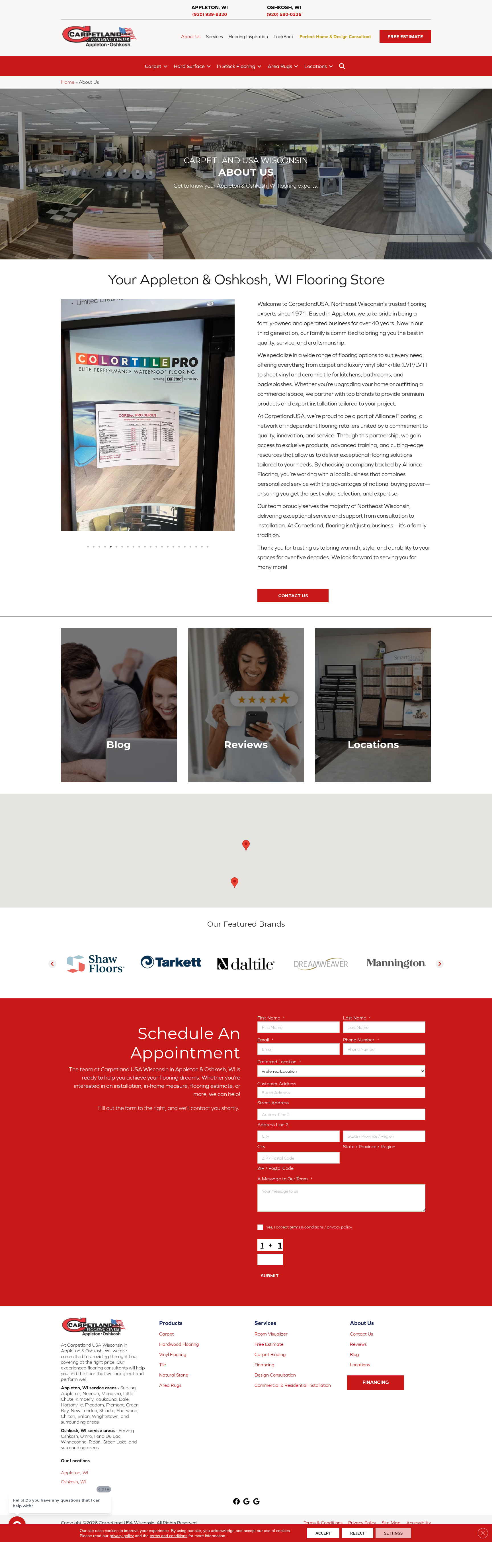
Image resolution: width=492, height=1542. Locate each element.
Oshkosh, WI (73, 1481)
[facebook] (237, 1502)
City (261, 1146)
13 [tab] (156, 445)
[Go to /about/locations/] (373, 705)
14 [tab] (162, 445)
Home (67, 82)
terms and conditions (168, 1535)
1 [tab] (88, 445)
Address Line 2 (273, 1124)
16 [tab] (173, 445)
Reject (357, 1533)
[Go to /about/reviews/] (246, 705)
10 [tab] (139, 445)
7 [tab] (122, 445)
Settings (393, 1533)
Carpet (153, 66)
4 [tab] (105, 445)
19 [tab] (190, 445)
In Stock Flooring (236, 66)
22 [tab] (207, 445)
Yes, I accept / (309, 1226)
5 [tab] (111, 445)
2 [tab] (94, 445)
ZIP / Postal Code (275, 1168)
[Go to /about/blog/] (119, 705)
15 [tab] (168, 445)
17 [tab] (179, 445)
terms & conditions (306, 1226)
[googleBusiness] (247, 1502)
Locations (315, 66)
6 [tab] (116, 445)
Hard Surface (189, 66)
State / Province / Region (369, 1146)
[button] (405, 36)
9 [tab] (133, 445)
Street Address (273, 1102)
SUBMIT (270, 1275)
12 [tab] (150, 445)
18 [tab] (185, 445)
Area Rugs (280, 66)
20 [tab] (196, 445)
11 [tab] (145, 445)
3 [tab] (99, 445)
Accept (323, 1533)
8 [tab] (128, 445)
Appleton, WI (74, 1472)
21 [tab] (202, 445)
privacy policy (339, 1226)
